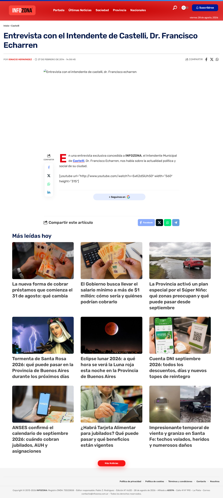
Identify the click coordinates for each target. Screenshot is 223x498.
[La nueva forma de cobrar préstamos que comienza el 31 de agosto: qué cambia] (43, 260)
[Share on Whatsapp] (217, 59)
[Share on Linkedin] (49, 192)
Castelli (15, 25)
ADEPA (170, 490)
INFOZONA (42, 490)
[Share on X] (211, 59)
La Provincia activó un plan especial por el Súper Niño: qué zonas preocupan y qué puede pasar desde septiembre (179, 295)
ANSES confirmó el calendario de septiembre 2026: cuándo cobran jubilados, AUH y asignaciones (40, 439)
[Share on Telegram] (175, 222)
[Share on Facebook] (206, 59)
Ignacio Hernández (20, 59)
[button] (175, 8)
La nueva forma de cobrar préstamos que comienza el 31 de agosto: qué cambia (42, 290)
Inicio (6, 25)
